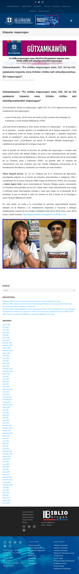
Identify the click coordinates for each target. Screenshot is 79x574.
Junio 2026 (6, 330)
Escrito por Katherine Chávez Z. (25, 80)
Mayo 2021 (6, 443)
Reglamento (37, 6)
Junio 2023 (6, 392)
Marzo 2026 (6, 337)
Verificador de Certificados (62, 568)
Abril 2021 (6, 446)
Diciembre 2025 (7, 343)
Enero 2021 (6, 448)
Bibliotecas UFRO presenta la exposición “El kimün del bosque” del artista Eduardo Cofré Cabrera (32, 301)
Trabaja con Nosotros (61, 545)
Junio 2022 (6, 412)
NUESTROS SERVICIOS (13, 6)
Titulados (31, 561)
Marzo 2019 (6, 498)
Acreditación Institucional (36, 550)
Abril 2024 (6, 384)
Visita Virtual (66, 6)
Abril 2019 (6, 495)
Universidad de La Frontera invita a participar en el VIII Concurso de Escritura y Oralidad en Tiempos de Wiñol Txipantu (38, 311)
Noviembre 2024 (7, 368)
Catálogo (47, 6)
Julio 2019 (6, 487)
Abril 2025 (6, 361)
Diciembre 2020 (7, 451)
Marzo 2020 (6, 472)
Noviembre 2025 (7, 345)
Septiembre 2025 (8, 350)
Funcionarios (32, 563)
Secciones (33, 11)
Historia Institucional (34, 548)
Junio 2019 (6, 490)
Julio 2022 (6, 410)
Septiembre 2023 (8, 389)
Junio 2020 (6, 464)
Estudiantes (32, 558)
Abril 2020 (6, 469)
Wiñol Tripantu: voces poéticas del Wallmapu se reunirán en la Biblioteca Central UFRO (29, 314)
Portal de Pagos (59, 566)
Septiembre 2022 (8, 405)
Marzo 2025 (6, 363)
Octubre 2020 (7, 456)
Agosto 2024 (6, 374)
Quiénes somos (26, 6)
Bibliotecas (56, 6)
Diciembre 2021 (7, 425)
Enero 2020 (6, 474)
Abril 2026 (6, 335)
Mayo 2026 (6, 332)
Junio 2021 (6, 441)
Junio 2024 (6, 379)
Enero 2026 (6, 340)
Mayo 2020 (6, 467)
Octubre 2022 (7, 402)
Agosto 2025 (6, 353)
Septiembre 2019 (8, 485)
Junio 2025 (6, 355)
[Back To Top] (73, 569)
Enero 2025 (6, 366)
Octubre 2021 (7, 430)
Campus (31, 553)
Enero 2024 (6, 386)
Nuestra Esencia (33, 545)
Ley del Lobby (58, 558)
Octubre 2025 (7, 348)
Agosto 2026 (6, 324)
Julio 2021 (6, 438)
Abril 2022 (6, 417)
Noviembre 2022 (7, 399)
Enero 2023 (6, 394)
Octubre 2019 (7, 482)
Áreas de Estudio (43, 11)
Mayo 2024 (6, 381)
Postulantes (32, 555)
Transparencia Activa (60, 550)
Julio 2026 (6, 327)
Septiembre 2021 (8, 433)
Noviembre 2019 (7, 479)
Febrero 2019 (6, 500)
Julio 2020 (6, 461)
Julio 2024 (6, 376)
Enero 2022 (6, 423)
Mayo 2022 (6, 415)
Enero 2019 (6, 503)
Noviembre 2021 (7, 428)
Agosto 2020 (6, 459)
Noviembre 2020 (7, 454)
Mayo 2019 (6, 492)
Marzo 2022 (6, 420)
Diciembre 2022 (7, 397)
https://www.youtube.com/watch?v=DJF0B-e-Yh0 (44, 214)
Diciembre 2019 (7, 477)
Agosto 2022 (6, 407)
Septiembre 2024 (8, 371)
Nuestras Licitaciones (61, 548)
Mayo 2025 (6, 358)
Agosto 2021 (6, 436)
